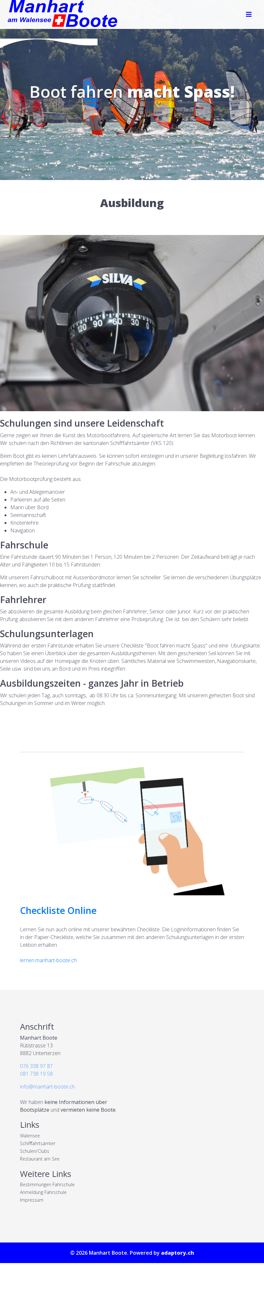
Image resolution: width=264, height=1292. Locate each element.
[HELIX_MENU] (248, 14)
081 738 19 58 (36, 1073)
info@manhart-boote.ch (47, 1086)
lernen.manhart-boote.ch (48, 960)
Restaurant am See (40, 1159)
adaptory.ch (177, 1252)
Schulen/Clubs (34, 1151)
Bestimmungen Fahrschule (47, 1184)
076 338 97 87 (36, 1066)
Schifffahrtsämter (37, 1143)
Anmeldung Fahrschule (43, 1192)
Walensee (30, 1136)
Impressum (31, 1200)
